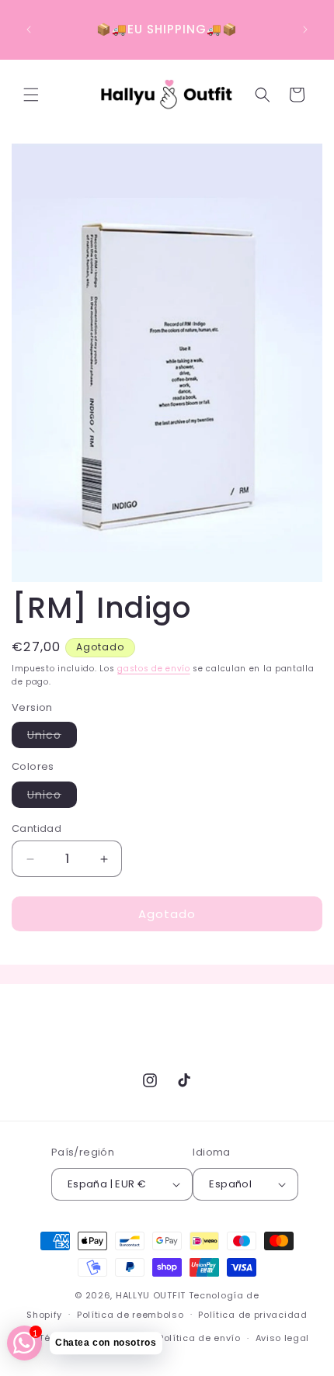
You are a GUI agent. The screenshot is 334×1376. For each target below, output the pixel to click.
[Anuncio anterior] (29, 29)
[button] (31, 95)
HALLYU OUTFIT (151, 1295)
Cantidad (36, 828)
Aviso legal (283, 1338)
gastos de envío (153, 668)
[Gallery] (167, 363)
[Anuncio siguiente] (305, 29)
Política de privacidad (252, 1314)
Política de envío (199, 1338)
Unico (52, 737)
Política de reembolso (130, 1314)
